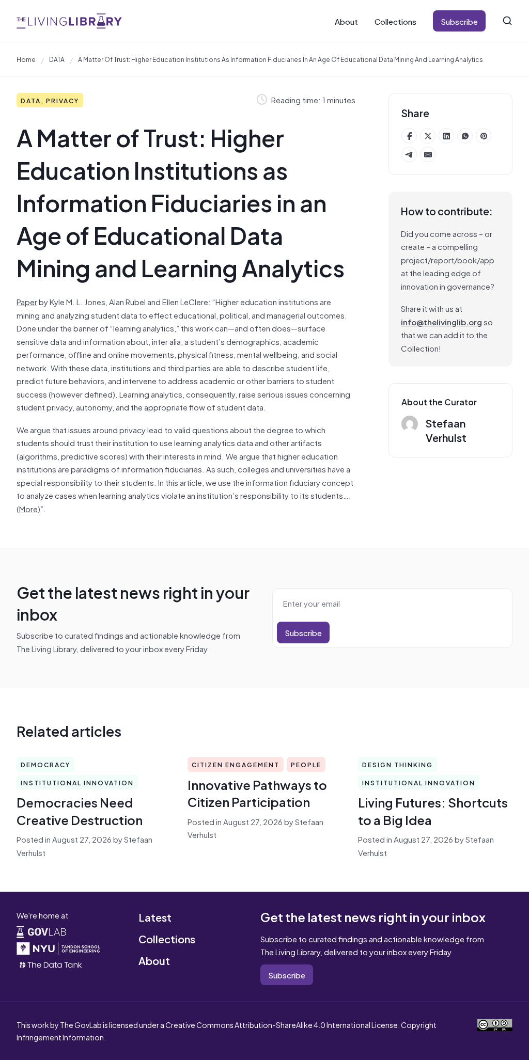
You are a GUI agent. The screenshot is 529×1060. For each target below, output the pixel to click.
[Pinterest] (483, 136)
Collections (395, 20)
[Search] (507, 20)
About (346, 20)
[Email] (427, 154)
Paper (27, 301)
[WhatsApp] (465, 136)
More (28, 508)
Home (26, 59)
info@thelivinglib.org (441, 321)
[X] (427, 136)
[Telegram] (409, 154)
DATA (57, 59)
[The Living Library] (69, 20)
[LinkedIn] (446, 136)
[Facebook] (409, 136)
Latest (155, 916)
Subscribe (459, 20)
